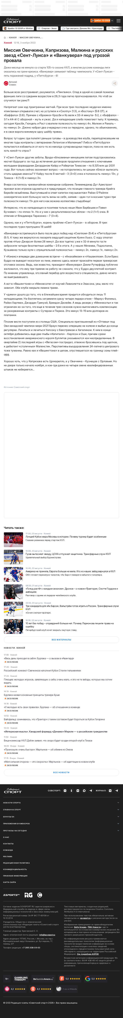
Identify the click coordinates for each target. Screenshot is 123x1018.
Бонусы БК (8, 817)
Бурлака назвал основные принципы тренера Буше (32, 694)
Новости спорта (12, 803)
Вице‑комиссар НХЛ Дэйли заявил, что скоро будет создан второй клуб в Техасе (48, 740)
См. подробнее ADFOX (88, 954)
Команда (8, 850)
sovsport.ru (85, 918)
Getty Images (80, 927)
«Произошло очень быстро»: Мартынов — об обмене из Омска (38, 749)
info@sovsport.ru (47, 935)
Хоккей (8, 42)
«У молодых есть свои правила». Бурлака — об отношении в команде (42, 707)
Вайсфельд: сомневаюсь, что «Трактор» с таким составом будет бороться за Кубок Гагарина (54, 719)
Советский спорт (22, 387)
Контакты (8, 844)
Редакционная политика (16, 863)
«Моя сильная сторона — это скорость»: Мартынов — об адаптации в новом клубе (49, 761)
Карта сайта (9, 882)
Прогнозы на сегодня (15, 831)
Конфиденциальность (15, 869)
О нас (6, 837)
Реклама (7, 856)
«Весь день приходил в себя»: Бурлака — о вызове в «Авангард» (39, 658)
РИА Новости (94, 927)
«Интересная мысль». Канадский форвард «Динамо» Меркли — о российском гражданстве (55, 731)
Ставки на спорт (12, 810)
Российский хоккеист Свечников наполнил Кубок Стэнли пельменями (42, 670)
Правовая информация (15, 876)
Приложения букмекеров (16, 824)
